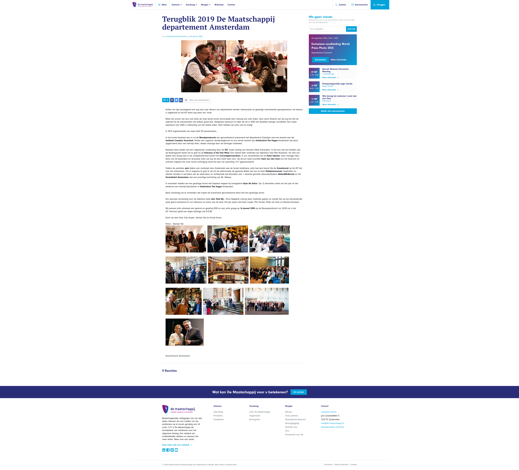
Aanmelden (320, 59)
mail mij (351, 29)
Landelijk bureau (328, 412)
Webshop (219, 5)
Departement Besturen (295, 419)
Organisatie (254, 415)
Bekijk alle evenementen (333, 111)
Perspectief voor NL (294, 434)
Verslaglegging (292, 423)
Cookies (353, 464)
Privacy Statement (341, 464)
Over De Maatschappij (259, 412)
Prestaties (218, 415)
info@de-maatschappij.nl (332, 423)
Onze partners (291, 415)
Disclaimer (328, 464)
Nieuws (288, 412)
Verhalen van (291, 427)
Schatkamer (219, 419)
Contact (231, 5)
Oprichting (218, 412)
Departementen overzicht (332, 427)
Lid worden (298, 392)
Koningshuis (254, 419)
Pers (287, 431)
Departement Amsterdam (177, 36)
